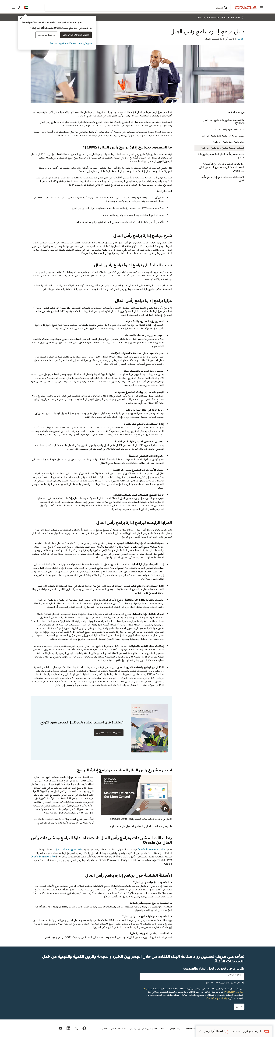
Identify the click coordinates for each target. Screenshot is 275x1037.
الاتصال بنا (103, 1028)
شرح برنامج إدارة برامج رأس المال (227, 129)
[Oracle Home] (245, 8)
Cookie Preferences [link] (192, 1028)
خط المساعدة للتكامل (119, 1028)
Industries (235, 17)
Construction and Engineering (211, 17)
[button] (262, 8)
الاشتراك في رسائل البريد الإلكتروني (143, 1028)
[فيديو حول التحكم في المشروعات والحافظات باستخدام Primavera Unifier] (136, 795)
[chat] (266, 1031)
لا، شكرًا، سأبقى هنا (46, 34)
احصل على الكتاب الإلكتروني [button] (108, 732)
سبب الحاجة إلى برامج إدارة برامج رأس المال (222, 135)
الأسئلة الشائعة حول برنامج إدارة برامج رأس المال (222, 178)
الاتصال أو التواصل (213, 1031)
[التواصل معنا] (13, 8)
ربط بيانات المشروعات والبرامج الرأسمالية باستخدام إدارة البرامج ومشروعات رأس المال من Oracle (221, 167)
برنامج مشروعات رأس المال (69, 849)
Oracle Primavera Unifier (152, 849)
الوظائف (163, 1028)
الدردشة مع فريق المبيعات (247, 1031)
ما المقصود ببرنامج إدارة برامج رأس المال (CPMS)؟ (223, 121)
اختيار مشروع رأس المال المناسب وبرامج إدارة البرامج (221, 155)
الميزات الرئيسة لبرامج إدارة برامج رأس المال (222, 147)
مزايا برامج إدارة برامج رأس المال (228, 141)
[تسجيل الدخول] (20, 8)
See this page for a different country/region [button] (71, 43)
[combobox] (137, 7)
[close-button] (200, 1031)
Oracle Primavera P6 (43, 856)
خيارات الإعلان (175, 1028)
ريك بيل (240, 38)
